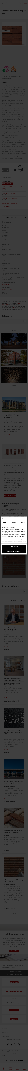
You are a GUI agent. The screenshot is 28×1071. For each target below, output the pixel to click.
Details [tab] (14, 522)
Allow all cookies (14, 546)
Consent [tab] (5, 522)
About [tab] (23, 522)
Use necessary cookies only (14, 551)
